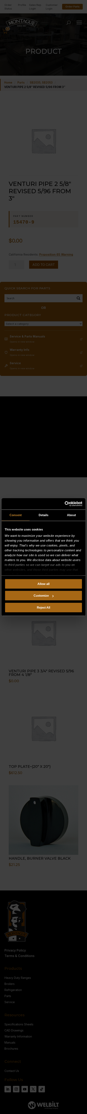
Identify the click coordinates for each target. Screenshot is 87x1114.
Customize (41, 595)
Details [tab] (44, 515)
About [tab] (71, 515)
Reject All (43, 607)
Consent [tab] (16, 515)
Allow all (43, 584)
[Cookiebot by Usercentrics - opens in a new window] (64, 503)
